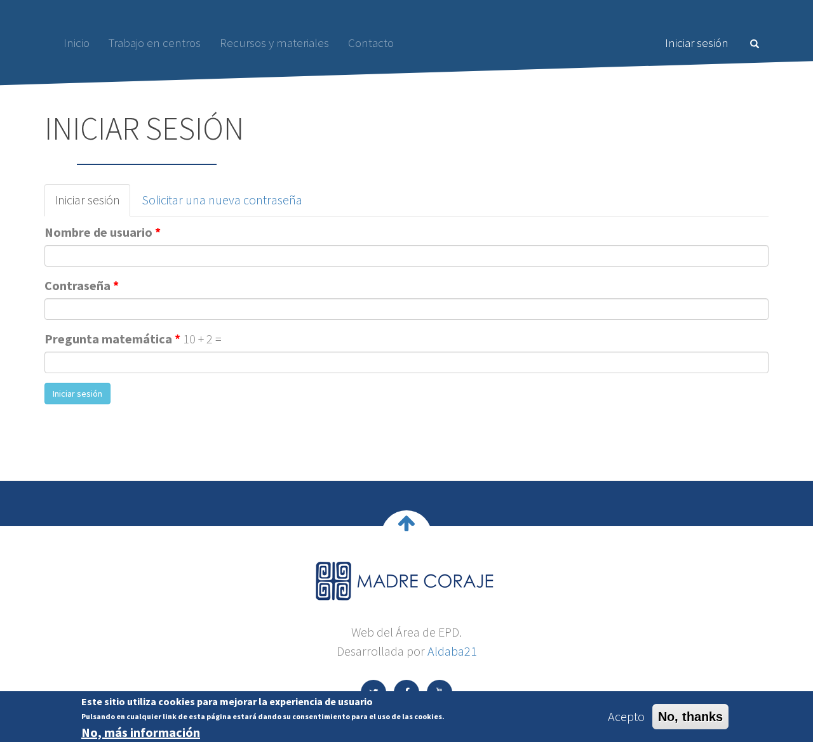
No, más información (140, 731)
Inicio (77, 42)
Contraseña (81, 285)
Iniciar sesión (697, 42)
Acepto (626, 716)
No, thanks (690, 717)
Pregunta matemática (112, 339)
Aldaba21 (452, 651)
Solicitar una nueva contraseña (222, 200)
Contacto (371, 42)
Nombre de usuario (102, 232)
